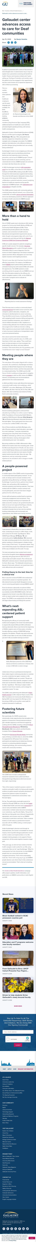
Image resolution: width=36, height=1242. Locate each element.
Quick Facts (6, 1080)
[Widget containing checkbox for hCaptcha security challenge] (18, 1039)
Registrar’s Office (7, 1184)
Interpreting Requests (8, 1114)
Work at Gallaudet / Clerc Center (11, 1156)
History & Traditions (8, 1084)
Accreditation (6, 1086)
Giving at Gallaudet (7, 1169)
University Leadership (8, 1082)
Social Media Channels (8, 1158)
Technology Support (8, 1112)
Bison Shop (5, 1123)
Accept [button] (31, 1238)
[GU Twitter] (8, 42)
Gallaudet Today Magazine (9, 1167)
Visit (4, 1069)
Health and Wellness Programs (10, 1116)
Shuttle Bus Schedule (8, 1137)
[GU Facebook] (12, 42)
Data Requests (6, 1163)
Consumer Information (8, 1088)
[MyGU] (4, 1228)
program (9, 375)
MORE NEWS (18, 1006)
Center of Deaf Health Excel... (14, 11)
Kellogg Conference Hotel (9, 1139)
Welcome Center (7, 1142)
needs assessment (7, 310)
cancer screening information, (25, 194)
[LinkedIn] (23, 1228)
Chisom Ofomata (17, 731)
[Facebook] (19, 1228)
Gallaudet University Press (9, 1172)
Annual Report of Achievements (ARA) (12, 1093)
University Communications (10, 1195)
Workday (5, 1118)
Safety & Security (7, 1188)
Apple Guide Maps (7, 1146)
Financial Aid (6, 1180)
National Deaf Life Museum (9, 1144)
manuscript (27, 806)
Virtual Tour (5, 1133)
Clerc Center (6, 1197)
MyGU (4, 1107)
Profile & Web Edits (7, 1120)
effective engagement (26, 554)
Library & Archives (7, 1110)
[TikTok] (27, 1228)
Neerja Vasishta (21, 39)
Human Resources (7, 1182)
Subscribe (5, 1165)
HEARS (8, 265)
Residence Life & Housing (9, 1186)
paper (30, 803)
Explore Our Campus (8, 1131)
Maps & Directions (7, 1135)
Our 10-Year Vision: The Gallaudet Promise (13, 1091)
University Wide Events (8, 1161)
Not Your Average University (10, 1097)
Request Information (25, 1069)
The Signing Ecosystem (9, 1095)
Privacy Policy (12, 1240)
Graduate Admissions (8, 1193)
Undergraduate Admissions (10, 1191)
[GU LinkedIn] (15, 42)
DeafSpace (5, 1148)
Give (14, 1069)
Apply (10, 1069)
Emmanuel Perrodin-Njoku (18, 735)
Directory (5, 1105)
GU (3, 11)
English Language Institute (9, 1199)
